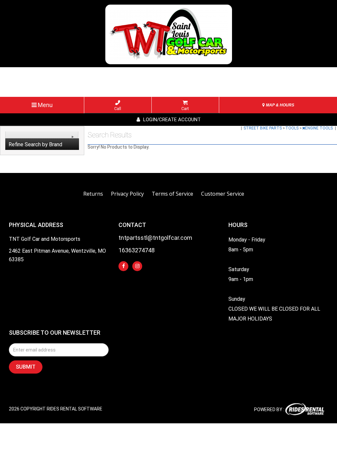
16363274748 (136, 250)
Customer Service (222, 193)
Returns (93, 193)
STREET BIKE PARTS (263, 128)
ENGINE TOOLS (319, 128)
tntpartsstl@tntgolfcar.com (155, 238)
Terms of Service (172, 193)
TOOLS (292, 128)
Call (117, 108)
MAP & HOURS (279, 105)
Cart (185, 108)
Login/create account (171, 120)
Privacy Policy (127, 193)
